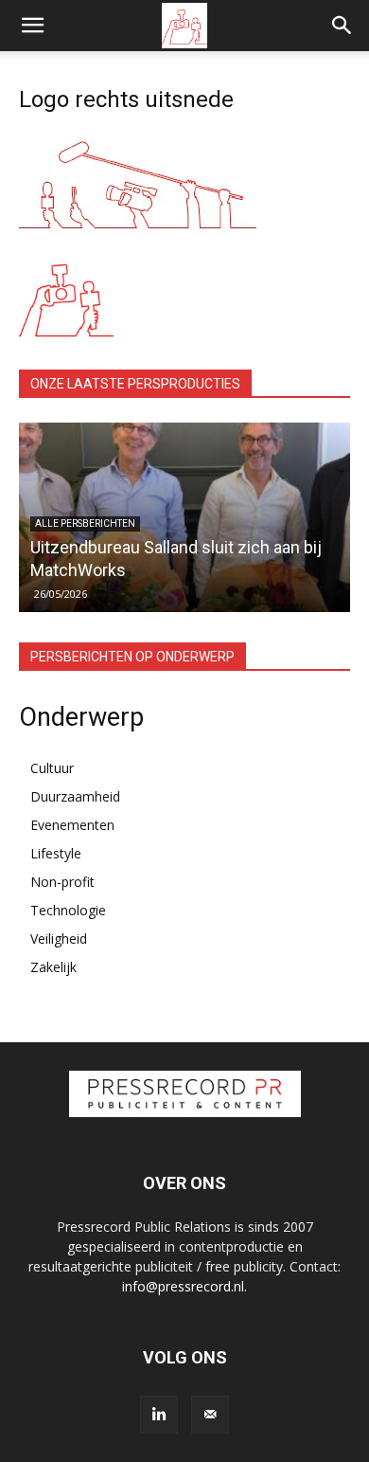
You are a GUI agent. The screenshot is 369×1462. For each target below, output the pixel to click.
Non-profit (62, 882)
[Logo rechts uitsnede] (137, 231)
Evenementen (72, 825)
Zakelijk (53, 967)
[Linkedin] (159, 1415)
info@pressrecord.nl (183, 1286)
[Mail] (210, 1415)
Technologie (68, 910)
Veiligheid (58, 939)
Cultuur (52, 768)
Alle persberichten (85, 523)
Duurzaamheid (75, 796)
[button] (32, 25)
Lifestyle (55, 853)
